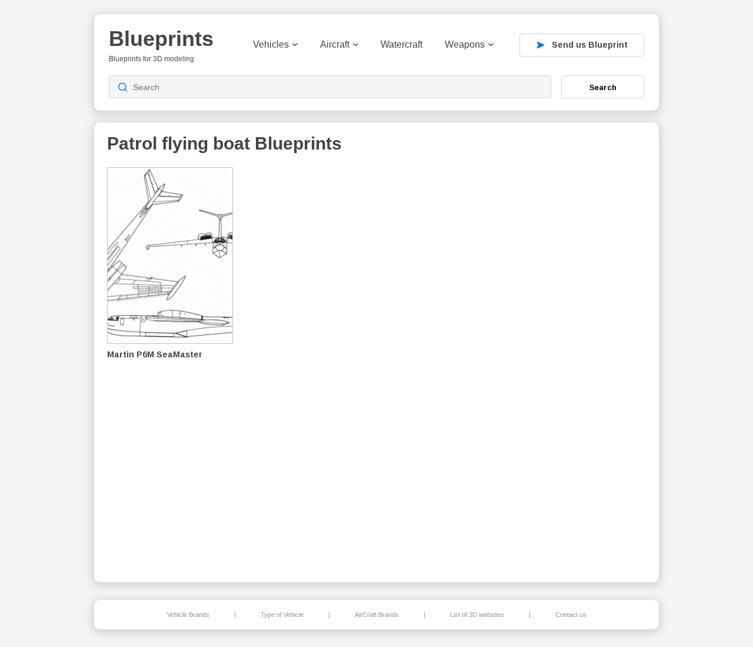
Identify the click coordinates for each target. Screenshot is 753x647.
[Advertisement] (585, 365)
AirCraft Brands (377, 614)
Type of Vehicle (282, 614)
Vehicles (271, 44)
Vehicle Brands (188, 614)
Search (603, 87)
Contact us (571, 614)
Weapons (465, 44)
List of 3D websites (477, 614)
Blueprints (161, 38)
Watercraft (401, 44)
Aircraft (334, 44)
